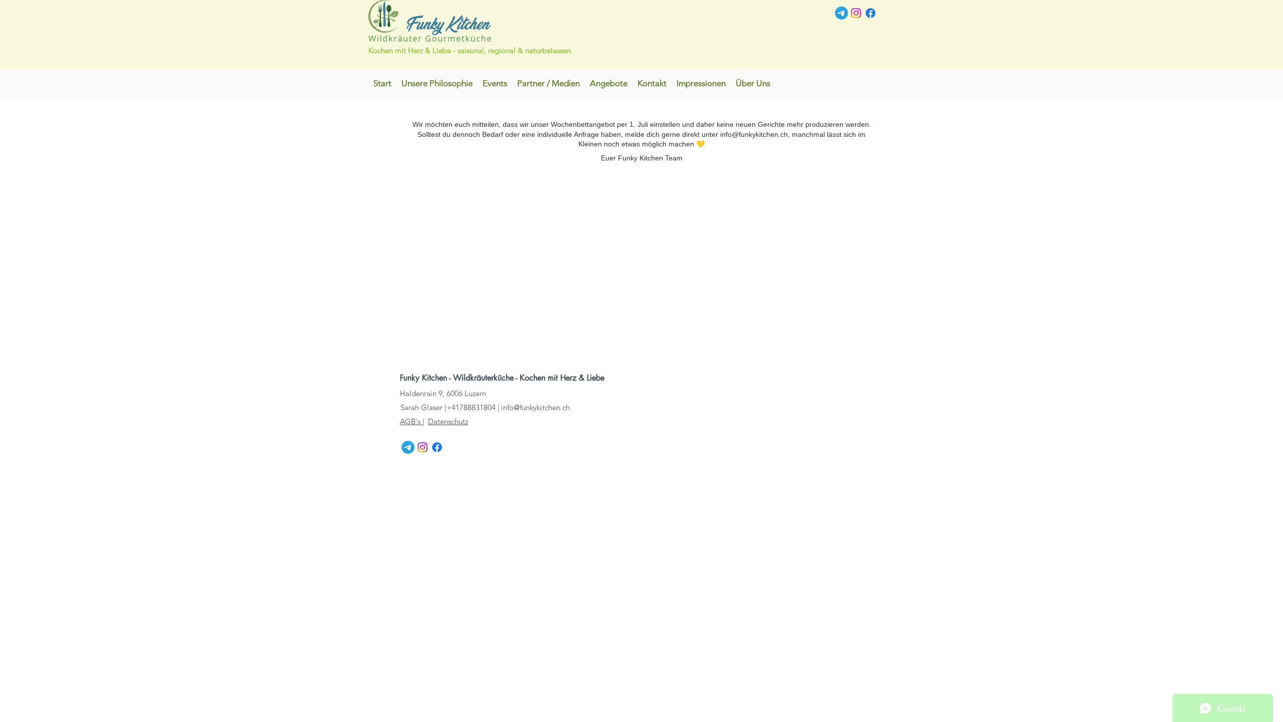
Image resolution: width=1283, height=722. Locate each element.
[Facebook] (870, 13)
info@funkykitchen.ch (535, 407)
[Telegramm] (841, 13)
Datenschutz (448, 421)
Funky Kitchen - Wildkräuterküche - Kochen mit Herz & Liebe (503, 378)
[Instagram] (856, 13)
